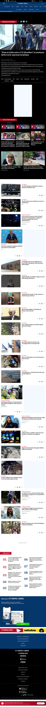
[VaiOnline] (23, 659)
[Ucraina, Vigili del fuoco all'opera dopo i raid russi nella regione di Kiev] (11, 468)
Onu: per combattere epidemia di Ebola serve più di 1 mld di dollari (11, 246)
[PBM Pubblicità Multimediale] (23, 662)
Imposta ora (41, 703)
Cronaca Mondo (8, 22)
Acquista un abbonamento (23, 638)
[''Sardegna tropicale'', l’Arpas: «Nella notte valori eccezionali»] (12, 158)
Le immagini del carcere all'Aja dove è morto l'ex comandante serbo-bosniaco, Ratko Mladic (32, 263)
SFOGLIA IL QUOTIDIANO (6, 11)
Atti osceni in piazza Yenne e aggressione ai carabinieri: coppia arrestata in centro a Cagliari (36, 559)
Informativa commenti (23, 678)
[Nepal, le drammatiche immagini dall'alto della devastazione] (10, 452)
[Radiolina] (34, 630)
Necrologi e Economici (23, 669)
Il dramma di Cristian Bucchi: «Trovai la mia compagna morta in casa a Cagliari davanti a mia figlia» (14, 588)
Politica (30, 6)
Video (13, 6)
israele (17, 78)
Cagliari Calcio (31, 9)
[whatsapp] (8, 1)
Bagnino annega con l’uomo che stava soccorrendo (14, 582)
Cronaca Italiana (7, 78)
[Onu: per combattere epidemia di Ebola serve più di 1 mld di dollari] (11, 236)
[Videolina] (11, 630)
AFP (14, 78)
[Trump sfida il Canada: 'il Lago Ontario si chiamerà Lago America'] (10, 298)
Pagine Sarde (23, 645)
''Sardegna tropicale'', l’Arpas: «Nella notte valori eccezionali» (11, 167)
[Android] (23, 692)
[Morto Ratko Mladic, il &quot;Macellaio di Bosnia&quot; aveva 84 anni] (10, 313)
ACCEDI (41, 1)
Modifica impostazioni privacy (23, 676)
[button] (19, 21)
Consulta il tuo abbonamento (23, 636)
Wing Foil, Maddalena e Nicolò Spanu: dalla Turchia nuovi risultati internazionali (33, 418)
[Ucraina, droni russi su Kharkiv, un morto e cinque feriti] (10, 205)
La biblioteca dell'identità (23, 641)
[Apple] (23, 688)
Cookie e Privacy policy (23, 667)
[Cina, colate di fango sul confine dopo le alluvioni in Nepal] (10, 328)
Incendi (37, 9)
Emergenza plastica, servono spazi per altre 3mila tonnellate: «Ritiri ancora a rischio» (11, 403)
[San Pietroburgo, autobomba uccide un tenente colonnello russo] (10, 190)
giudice (11, 80)
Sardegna (17, 6)
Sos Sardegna (19, 9)
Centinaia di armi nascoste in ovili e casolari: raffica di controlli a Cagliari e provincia (36, 566)
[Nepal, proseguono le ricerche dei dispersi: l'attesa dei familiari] (10, 527)
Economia (36, 6)
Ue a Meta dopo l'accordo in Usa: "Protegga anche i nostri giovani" (31, 342)
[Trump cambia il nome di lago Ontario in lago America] (38, 136)
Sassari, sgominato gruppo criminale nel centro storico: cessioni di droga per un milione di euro (35, 585)
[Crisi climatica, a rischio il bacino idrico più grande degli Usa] (10, 376)
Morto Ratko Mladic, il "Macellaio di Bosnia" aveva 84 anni (31, 310)
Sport (41, 6)
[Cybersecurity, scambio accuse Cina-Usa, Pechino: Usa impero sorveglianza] (10, 437)
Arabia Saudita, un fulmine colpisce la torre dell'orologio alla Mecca (33, 277)
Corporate (23, 681)
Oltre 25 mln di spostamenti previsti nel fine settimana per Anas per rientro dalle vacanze (23, 144)
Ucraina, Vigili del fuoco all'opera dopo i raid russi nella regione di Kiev (11, 478)
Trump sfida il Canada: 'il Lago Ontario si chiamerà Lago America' (32, 295)
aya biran (33, 78)
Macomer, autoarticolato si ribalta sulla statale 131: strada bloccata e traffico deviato (35, 578)
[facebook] (6, 1)
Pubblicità (23, 672)
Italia (22, 6)
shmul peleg (26, 78)
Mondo (26, 6)
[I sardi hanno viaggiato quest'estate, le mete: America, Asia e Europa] (10, 512)
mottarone (6, 80)
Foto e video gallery (9, 119)
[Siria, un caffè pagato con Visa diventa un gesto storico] (10, 361)
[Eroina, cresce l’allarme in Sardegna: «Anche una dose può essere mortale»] (34, 158)
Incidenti (25, 9)
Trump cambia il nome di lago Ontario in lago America (37, 143)
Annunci (23, 643)
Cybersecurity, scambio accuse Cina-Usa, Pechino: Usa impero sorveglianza (33, 433)
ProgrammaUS (7, 6)
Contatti (23, 674)
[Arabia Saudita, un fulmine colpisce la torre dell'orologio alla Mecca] (10, 281)
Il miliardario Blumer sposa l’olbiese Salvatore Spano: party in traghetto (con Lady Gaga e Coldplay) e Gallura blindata (14, 567)
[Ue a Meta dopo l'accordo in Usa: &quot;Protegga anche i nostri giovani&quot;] (10, 346)
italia (22, 78)
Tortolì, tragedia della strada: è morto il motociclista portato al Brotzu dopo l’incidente (15, 559)
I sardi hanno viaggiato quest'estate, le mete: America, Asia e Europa (32, 508)
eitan (37, 78)
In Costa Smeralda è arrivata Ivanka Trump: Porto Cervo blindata (35, 572)
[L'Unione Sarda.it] (23, 3)
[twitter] (4, 1)
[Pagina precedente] (27, 543)
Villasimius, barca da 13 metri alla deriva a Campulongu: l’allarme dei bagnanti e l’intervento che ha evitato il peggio (14, 575)
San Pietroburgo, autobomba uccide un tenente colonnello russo (32, 186)
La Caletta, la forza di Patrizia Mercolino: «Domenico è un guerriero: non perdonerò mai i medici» (33, 494)
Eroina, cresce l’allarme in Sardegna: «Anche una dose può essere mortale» (33, 167)
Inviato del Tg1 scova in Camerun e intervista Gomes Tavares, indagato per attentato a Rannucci (8, 144)
